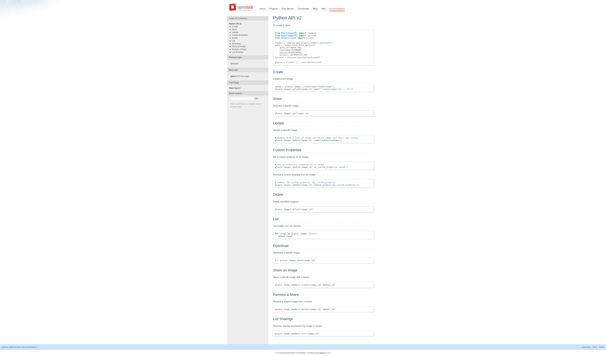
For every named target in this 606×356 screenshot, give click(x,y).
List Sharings (238, 52)
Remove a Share (240, 49)
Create (236, 27)
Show (235, 29)
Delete (236, 38)
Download (237, 44)
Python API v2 (236, 24)
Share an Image (240, 46)
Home (263, 8)
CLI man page (240, 76)
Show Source (236, 88)
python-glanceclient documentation (19, 347)
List (234, 41)
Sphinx (322, 353)
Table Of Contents (239, 18)
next (595, 347)
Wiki (323, 8)
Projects (274, 8)
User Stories (288, 8)
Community (303, 8)
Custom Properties (241, 35)
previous (586, 347)
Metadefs (235, 64)
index (601, 347)
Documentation (337, 8)
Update (236, 32)
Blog (315, 8)
